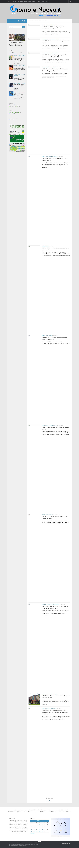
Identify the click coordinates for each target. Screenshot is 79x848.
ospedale (36, 811)
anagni (12, 810)
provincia (48, 811)
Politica (54, 67)
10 (44, 826)
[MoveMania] (16, 105)
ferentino (61, 810)
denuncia (57, 810)
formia (69, 810)
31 (44, 831)
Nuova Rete (14, 1)
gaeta (18, 811)
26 (31, 831)
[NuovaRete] (11, 105)
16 (42, 827)
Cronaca (43, 25)
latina (29, 811)
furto (16, 811)
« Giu (31, 833)
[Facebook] (18, 21)
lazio (33, 811)
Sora (67, 811)
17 (44, 827)
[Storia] (11, 113)
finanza (64, 810)
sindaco (64, 811)
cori (53, 810)
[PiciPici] (17, 133)
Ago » (33, 833)
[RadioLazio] (18, 106)
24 (44, 829)
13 (34, 827)
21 (36, 829)
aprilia (15, 810)
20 (34, 829)
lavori (31, 811)
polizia (42, 811)
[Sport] (13, 112)
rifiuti (55, 811)
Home (9, 1)
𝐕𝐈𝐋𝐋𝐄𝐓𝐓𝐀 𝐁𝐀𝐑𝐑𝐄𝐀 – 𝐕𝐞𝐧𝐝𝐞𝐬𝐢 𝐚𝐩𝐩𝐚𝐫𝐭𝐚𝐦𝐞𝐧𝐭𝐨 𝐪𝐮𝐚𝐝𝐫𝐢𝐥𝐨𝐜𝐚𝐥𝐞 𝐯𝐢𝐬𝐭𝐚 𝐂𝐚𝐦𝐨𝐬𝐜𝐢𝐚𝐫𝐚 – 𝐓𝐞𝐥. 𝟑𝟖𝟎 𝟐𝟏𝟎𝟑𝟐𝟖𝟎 (16, 44)
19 (31, 829)
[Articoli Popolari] (13, 52)
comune (48, 810)
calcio (29, 810)
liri (34, 811)
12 (31, 827)
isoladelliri (25, 811)
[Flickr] (24, 21)
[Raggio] (19, 112)
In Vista (55, 25)
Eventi (47, 25)
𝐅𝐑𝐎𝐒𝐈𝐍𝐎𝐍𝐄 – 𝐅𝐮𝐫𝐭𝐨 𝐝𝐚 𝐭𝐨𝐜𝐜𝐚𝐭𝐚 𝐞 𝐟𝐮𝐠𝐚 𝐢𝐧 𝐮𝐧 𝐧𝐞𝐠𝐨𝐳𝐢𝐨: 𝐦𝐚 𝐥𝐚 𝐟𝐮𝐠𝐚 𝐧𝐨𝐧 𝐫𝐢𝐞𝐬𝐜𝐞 (19, 78)
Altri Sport (44, 604)
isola (23, 811)
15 (39, 827)
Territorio (56, 39)
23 (42, 829)
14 (36, 827)
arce (17, 810)
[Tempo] (15, 113)
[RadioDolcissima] (12, 106)
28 (36, 831)
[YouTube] (22, 21)
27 (34, 831)
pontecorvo (45, 811)
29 (39, 831)
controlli (51, 810)
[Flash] (16, 112)
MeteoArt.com (62, 836)
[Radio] (10, 112)
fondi (66, 810)
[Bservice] (17, 151)
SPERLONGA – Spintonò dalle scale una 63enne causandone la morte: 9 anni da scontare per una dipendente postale (55, 712)
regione (52, 811)
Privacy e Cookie (45, 1)
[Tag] (21, 52)
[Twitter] (20, 21)
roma (60, 811)
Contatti (38, 1)
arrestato (20, 810)
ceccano (44, 810)
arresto (23, 810)
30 (42, 831)
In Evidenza (51, 25)
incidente (21, 811)
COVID (55, 810)
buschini (27, 810)
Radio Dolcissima (27, 1)
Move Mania (20, 1)
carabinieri (33, 810)
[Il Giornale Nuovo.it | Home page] (36, 11)
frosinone (11, 812)
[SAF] (17, 142)
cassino (41, 810)
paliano (39, 811)
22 (39, 829)
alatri (10, 810)
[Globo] (20, 134)
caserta (37, 810)
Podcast (34, 1)
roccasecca (57, 811)
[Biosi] (23, 134)
